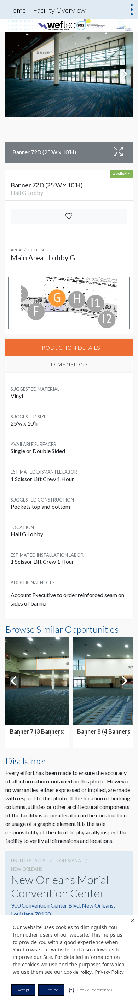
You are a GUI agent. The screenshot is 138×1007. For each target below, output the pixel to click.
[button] (90, 990)
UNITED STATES (28, 860)
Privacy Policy (109, 972)
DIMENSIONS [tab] (69, 364)
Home (16, 10)
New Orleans (26, 869)
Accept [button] (23, 989)
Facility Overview (59, 10)
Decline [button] (51, 989)
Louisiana (69, 860)
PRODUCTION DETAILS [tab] (69, 347)
